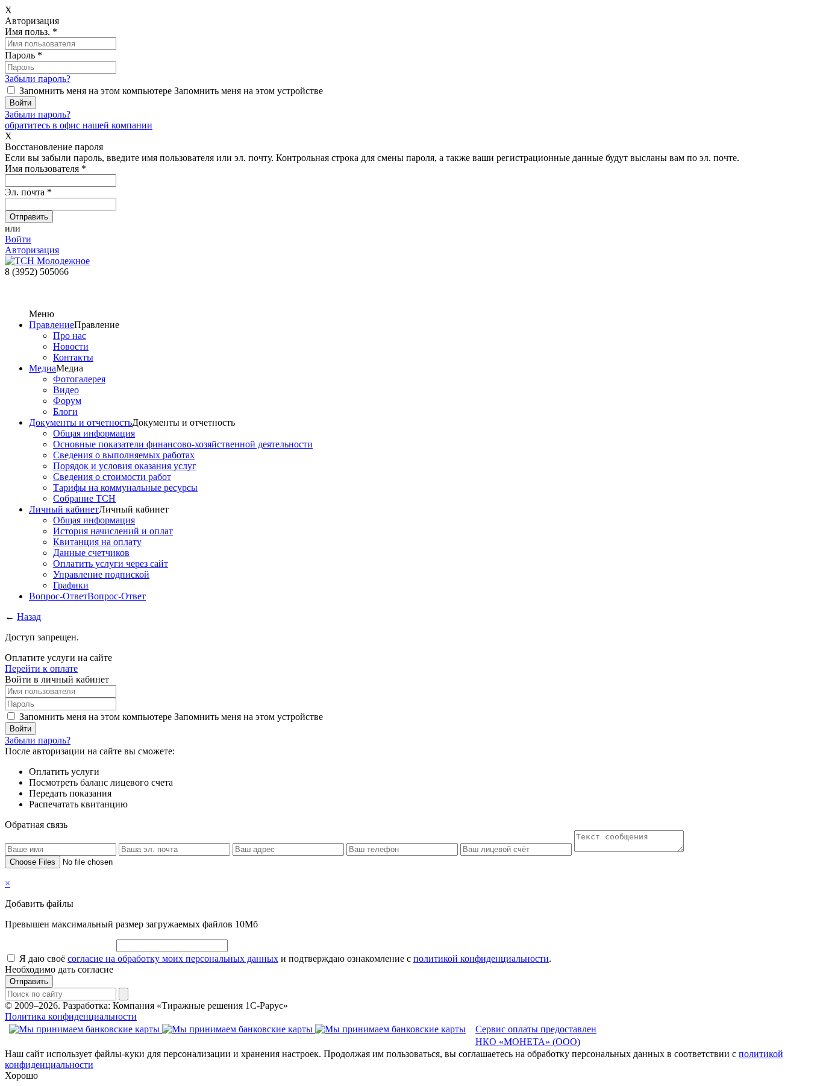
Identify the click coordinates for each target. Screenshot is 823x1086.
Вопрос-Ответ (58, 596)
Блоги (65, 411)
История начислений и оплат (113, 531)
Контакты (73, 357)
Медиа (42, 368)
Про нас (69, 335)
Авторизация (32, 250)
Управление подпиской (101, 574)
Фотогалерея (79, 379)
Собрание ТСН (84, 498)
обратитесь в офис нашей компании (78, 125)
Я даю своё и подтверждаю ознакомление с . (285, 958)
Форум (67, 401)
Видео (66, 390)
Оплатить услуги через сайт (110, 563)
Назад (29, 616)
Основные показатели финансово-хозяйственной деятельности (183, 444)
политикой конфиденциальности (481, 958)
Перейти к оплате (41, 668)
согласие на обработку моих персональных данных (172, 958)
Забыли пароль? (37, 79)
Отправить (29, 981)
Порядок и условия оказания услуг (124, 466)
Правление (51, 325)
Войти (18, 239)
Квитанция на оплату (97, 542)
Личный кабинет (64, 509)
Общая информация (94, 433)
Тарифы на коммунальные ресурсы (125, 487)
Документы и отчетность (80, 422)
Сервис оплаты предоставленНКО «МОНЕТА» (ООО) (535, 1035)
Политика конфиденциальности (71, 1016)
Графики (71, 585)
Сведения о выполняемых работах (124, 455)
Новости (71, 346)
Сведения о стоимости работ (112, 477)
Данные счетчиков (91, 553)
